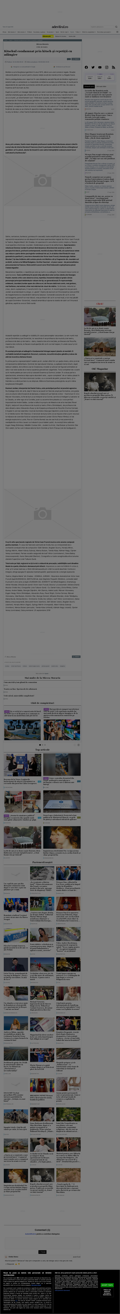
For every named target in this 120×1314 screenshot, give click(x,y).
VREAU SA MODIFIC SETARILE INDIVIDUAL (107, 1292)
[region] (60, 1292)
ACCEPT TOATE (107, 1285)
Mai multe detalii (36, 1285)
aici (16, 1300)
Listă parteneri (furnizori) (62, 1290)
